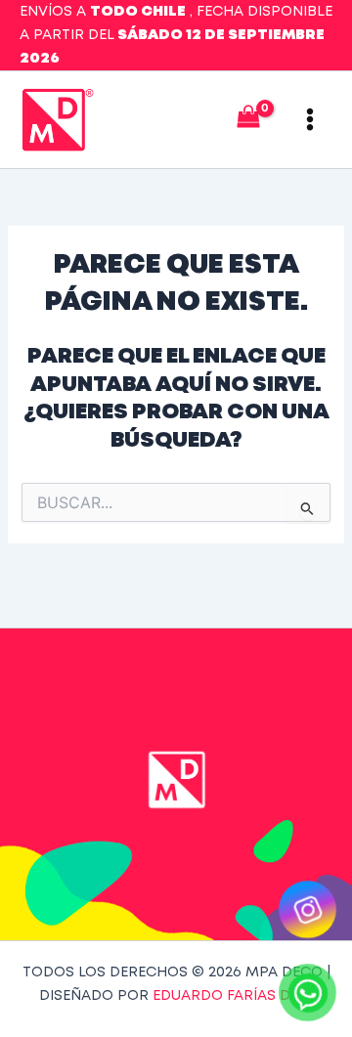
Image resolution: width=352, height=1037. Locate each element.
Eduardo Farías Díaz (233, 996)
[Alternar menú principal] (309, 119)
